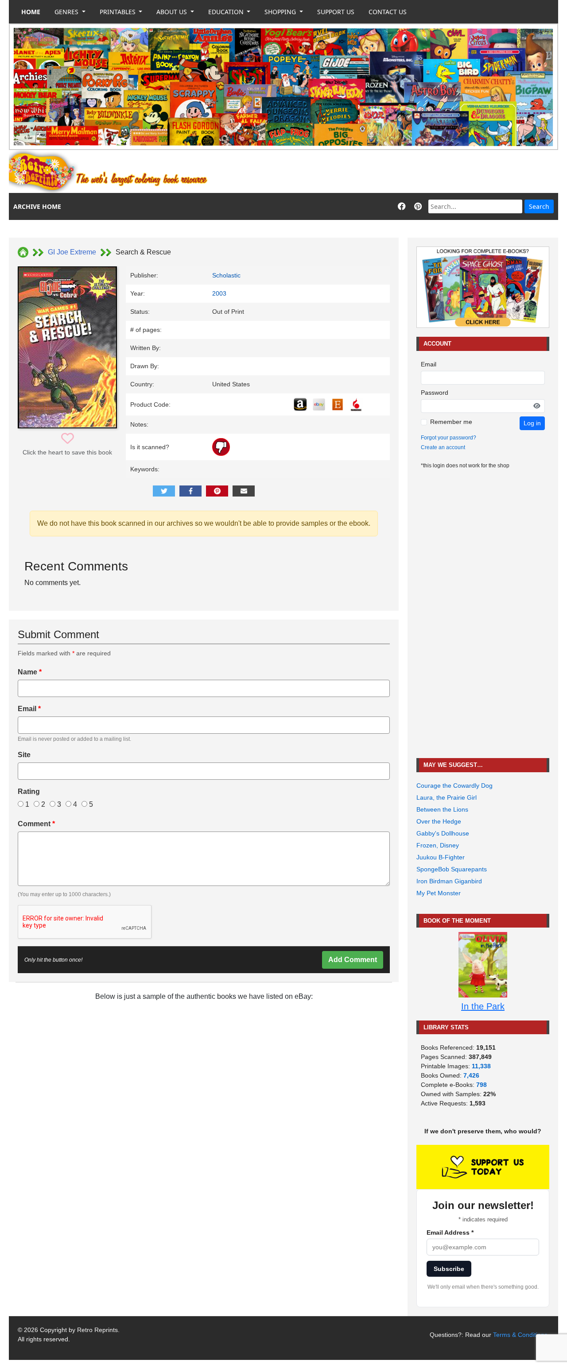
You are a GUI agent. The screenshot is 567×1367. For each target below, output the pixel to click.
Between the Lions (442, 809)
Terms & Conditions (520, 1334)
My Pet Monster (438, 893)
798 (481, 1084)
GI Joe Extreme (72, 252)
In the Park (483, 1006)
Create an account (443, 447)
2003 (219, 293)
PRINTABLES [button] (118, 12)
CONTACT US (388, 12)
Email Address (450, 1232)
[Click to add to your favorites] (67, 439)
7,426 (471, 1075)
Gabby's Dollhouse (442, 833)
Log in (532, 423)
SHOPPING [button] (281, 12)
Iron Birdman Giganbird (449, 881)
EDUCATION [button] (226, 12)
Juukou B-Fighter (440, 857)
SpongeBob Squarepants (451, 869)
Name (30, 672)
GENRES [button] (67, 12)
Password (434, 392)
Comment (36, 824)
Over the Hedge (438, 821)
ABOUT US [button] (172, 12)
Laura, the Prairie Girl (446, 797)
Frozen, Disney (437, 845)
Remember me (451, 421)
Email (29, 708)
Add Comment (352, 959)
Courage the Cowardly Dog (454, 785)
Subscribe (449, 1268)
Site (24, 755)
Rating (29, 791)
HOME (30, 12)
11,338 (481, 1066)
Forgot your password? (448, 438)
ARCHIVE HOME (37, 206)
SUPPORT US (335, 12)
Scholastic (226, 275)
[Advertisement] (397, 172)
